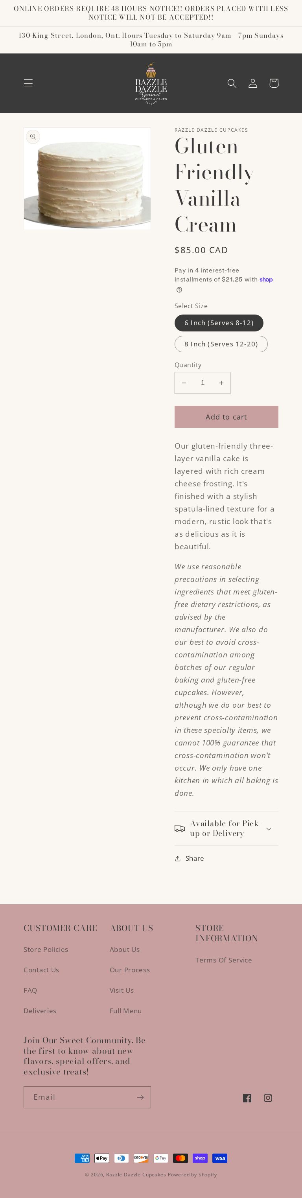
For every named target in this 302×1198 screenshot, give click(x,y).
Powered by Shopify (192, 1174)
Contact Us (41, 969)
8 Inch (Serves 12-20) (221, 343)
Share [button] (195, 858)
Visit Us (122, 990)
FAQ (30, 990)
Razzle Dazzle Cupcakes (136, 1174)
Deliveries (40, 1010)
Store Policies (46, 949)
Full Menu (126, 1010)
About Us (125, 949)
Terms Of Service (223, 959)
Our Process (130, 969)
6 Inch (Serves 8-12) (219, 322)
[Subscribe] (140, 1097)
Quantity (188, 365)
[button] (28, 83)
